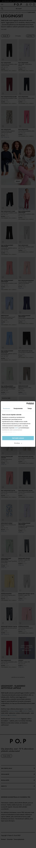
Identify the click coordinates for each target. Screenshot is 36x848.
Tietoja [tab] (30, 408)
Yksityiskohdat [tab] (18, 408)
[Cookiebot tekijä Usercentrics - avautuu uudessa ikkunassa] (26, 403)
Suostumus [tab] (6, 408)
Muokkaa (17, 443)
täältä (16, 428)
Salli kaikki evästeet (18, 438)
